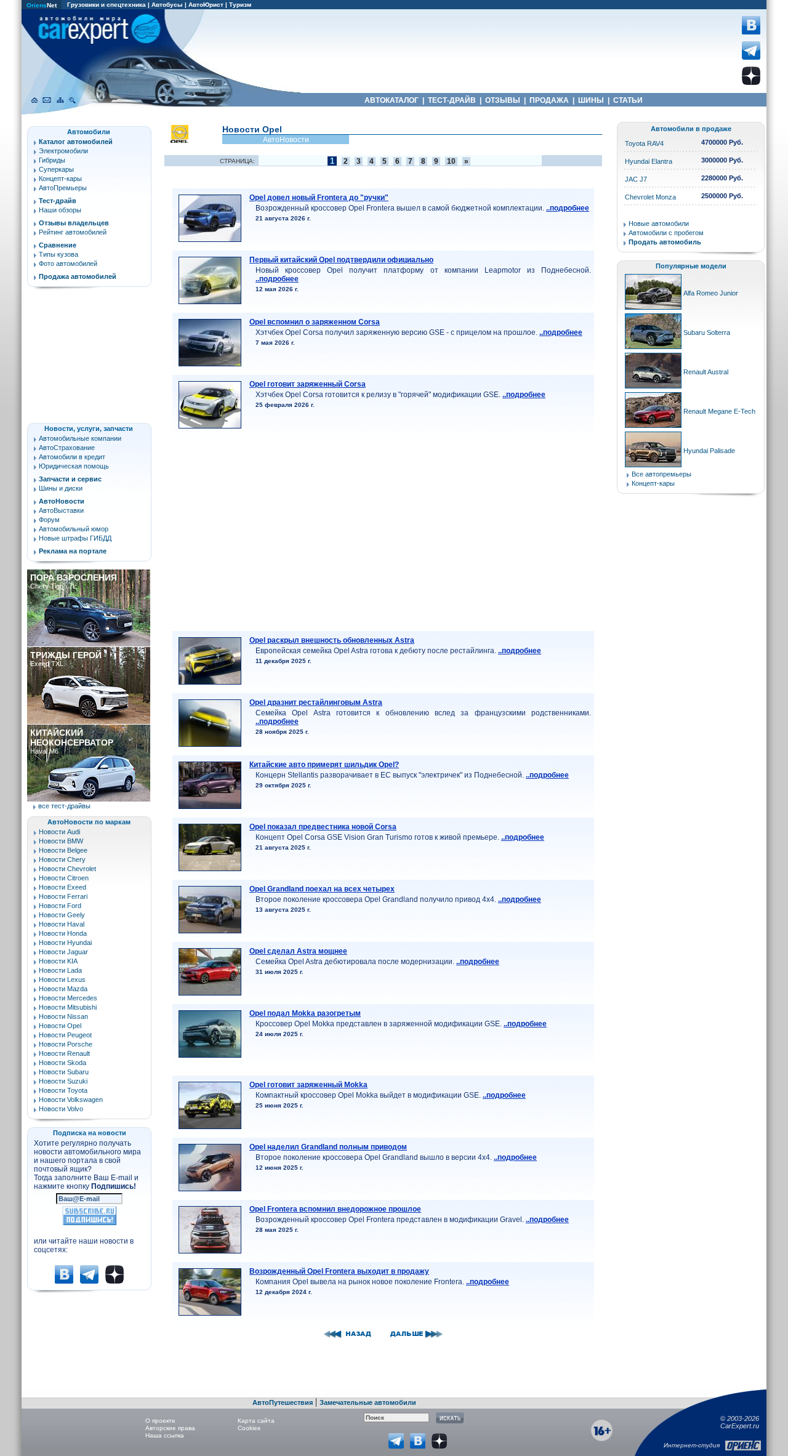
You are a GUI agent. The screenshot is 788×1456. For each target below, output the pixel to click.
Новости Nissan (63, 1016)
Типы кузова (58, 254)
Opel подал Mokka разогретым (305, 1013)
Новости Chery (62, 859)
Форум (49, 519)
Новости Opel (60, 1025)
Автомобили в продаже (691, 128)
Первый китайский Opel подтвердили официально (341, 259)
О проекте (160, 1420)
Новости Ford (60, 905)
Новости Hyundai (65, 942)
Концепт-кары (60, 178)
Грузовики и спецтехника (106, 4)
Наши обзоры (60, 210)
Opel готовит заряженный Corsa (307, 384)
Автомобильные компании (80, 438)
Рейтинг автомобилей (73, 232)
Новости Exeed (62, 887)
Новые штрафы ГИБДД (75, 538)
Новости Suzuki (63, 1081)
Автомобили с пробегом (666, 232)
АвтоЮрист (205, 4)
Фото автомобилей (68, 263)
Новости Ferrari (63, 896)
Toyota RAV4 (644, 143)
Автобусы (167, 4)
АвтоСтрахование (67, 447)
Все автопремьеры (661, 474)
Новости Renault (64, 1053)
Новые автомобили (659, 223)
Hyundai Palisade (709, 450)
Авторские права (170, 1428)
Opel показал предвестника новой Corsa (322, 827)
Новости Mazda (63, 988)
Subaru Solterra (706, 332)
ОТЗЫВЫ (502, 100)
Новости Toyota (63, 1090)
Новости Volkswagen (71, 1099)
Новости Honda (63, 933)
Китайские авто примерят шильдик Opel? (324, 764)
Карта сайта (256, 1420)
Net (41, 5)
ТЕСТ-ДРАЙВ (452, 100)
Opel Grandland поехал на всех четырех (322, 889)
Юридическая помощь (74, 466)
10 (451, 161)
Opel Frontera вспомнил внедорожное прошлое (335, 1209)
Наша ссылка (164, 1435)
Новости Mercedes (68, 998)
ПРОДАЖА (549, 100)
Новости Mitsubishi (68, 1007)
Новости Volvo (61, 1108)
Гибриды (52, 160)
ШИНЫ (591, 100)
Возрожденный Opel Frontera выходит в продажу (339, 1271)
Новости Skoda (62, 1062)
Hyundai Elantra (648, 161)
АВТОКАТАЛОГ (391, 100)
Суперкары (56, 169)
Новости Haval (61, 924)
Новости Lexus (62, 979)
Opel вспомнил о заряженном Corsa (314, 322)
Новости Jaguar (63, 951)
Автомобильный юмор (73, 529)
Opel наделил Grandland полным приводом (328, 1147)
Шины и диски (60, 488)
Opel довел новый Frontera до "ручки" (318, 197)
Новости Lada (60, 970)
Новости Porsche (65, 1044)
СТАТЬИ (628, 100)
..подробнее (567, 208)
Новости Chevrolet (67, 868)
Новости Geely (62, 915)
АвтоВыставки (61, 510)
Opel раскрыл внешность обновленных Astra (331, 640)
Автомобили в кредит (72, 457)
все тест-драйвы (64, 806)
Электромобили (63, 151)
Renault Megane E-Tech (719, 411)
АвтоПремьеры (63, 187)
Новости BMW (61, 841)
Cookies (249, 1428)
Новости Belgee (63, 850)
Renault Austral (705, 372)
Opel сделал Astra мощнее (298, 951)
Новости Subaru (64, 1072)
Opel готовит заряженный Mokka (308, 1084)
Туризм (240, 4)
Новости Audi (59, 831)
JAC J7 (636, 179)
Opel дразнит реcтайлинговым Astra (315, 702)
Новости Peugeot (65, 1035)
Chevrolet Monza (650, 197)
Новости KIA (58, 961)
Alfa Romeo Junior (710, 293)
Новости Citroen (64, 878)
